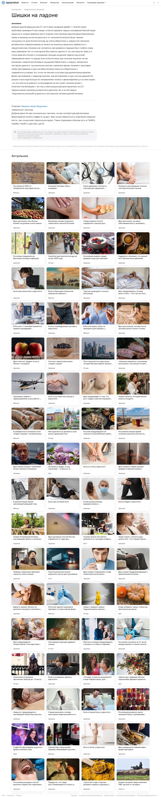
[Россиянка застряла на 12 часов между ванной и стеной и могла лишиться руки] (133, 634)
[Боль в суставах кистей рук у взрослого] (63, 389)
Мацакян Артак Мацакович (34, 106)
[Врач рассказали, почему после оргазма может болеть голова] (133, 318)
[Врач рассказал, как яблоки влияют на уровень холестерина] (28, 213)
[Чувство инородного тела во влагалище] (98, 283)
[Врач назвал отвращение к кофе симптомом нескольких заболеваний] (98, 564)
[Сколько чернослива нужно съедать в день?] (63, 354)
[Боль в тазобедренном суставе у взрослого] (63, 318)
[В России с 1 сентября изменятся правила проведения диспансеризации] (28, 318)
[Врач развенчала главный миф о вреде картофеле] (133, 739)
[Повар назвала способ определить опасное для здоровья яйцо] (98, 213)
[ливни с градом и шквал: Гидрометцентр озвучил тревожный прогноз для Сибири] (98, 599)
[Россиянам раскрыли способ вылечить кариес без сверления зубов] (28, 774)
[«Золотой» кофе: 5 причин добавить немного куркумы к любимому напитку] (98, 774)
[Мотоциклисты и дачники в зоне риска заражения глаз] (63, 424)
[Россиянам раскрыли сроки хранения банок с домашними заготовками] (133, 704)
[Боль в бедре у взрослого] (133, 494)
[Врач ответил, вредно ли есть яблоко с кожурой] (28, 354)
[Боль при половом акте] (63, 494)
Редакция (74, 795)
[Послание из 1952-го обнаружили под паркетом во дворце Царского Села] (28, 178)
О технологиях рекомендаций (125, 795)
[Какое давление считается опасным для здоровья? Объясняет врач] (98, 178)
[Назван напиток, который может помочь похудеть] (133, 389)
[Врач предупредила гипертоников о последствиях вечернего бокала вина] (28, 634)
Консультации (16, 9)
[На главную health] (12, 2)
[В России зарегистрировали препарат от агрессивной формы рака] (63, 599)
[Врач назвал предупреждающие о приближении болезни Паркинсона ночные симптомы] (133, 564)
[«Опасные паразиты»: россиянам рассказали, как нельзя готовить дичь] (133, 354)
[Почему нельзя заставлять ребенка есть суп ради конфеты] (98, 529)
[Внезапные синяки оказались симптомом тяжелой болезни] (63, 213)
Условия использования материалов (90, 795)
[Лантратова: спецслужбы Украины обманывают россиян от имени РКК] (63, 739)
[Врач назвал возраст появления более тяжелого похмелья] (28, 459)
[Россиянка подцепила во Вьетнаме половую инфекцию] (28, 248)
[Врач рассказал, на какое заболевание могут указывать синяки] (133, 213)
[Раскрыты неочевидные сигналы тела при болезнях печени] (133, 178)
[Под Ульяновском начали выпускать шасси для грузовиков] (63, 564)
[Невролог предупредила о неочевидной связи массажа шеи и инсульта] (28, 704)
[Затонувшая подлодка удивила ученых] (63, 634)
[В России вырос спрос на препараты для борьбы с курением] (98, 318)
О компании (10, 795)
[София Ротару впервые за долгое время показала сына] (28, 739)
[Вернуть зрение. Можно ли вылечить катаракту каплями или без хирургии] (28, 599)
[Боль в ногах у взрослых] (98, 739)
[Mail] (3, 2)
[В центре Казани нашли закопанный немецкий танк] (28, 494)
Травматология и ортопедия (34, 9)
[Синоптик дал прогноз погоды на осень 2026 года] (63, 248)
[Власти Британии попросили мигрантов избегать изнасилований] (63, 283)
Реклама (18, 795)
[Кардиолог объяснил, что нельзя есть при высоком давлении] (133, 248)
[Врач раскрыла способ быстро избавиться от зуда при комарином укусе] (63, 529)
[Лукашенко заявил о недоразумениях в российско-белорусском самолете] (28, 389)
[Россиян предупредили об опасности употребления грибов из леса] (98, 424)
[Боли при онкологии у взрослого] (28, 283)
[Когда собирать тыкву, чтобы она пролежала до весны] (133, 599)
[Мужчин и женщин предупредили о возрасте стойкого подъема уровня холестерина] (98, 634)
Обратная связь (109, 795)
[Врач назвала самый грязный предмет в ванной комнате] (133, 459)
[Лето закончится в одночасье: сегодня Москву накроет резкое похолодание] (98, 354)
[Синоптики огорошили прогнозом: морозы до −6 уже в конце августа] (28, 669)
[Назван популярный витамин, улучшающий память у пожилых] (28, 529)
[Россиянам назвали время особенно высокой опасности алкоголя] (133, 424)
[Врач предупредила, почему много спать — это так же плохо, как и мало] (133, 283)
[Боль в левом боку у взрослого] (98, 704)
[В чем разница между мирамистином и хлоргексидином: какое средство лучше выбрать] (98, 494)
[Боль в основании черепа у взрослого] (63, 669)
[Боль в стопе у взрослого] (98, 459)
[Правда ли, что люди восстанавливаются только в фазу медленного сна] (63, 774)
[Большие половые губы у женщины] (63, 178)
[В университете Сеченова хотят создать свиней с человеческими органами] (28, 424)
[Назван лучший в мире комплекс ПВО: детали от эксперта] (133, 774)
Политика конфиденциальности (147, 795)
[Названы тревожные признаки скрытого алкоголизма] (28, 564)
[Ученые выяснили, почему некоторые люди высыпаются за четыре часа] (63, 704)
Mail (3, 795)
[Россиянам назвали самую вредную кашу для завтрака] (98, 248)
